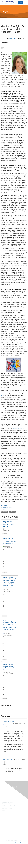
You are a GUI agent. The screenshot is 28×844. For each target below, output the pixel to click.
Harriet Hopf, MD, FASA (8, 721)
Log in (20, 2)
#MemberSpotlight (6, 507)
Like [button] (2, 48)
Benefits (4, 823)
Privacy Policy (5, 834)
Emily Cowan (13, 38)
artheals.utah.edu (17, 428)
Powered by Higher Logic (14, 842)
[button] (25, 709)
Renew (3, 822)
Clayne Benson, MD (8, 759)
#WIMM (3, 509)
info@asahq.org (9, 810)
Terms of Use (5, 835)
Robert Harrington (8, 528)
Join (3, 820)
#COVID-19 (4, 505)
